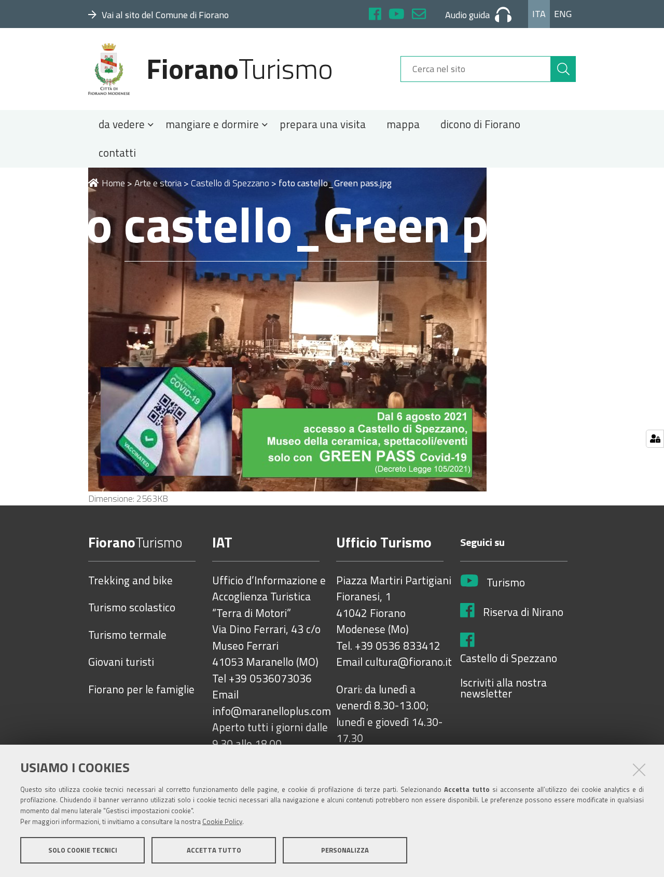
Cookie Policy (222, 821)
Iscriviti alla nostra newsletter (503, 688)
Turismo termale (127, 635)
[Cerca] (563, 69)
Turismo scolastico (131, 607)
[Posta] (419, 15)
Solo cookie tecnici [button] (82, 850)
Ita (539, 14)
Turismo (506, 582)
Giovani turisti (121, 662)
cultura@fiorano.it (408, 662)
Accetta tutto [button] (214, 850)
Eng (563, 14)
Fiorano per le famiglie (141, 689)
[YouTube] (397, 15)
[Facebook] (375, 15)
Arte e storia (158, 183)
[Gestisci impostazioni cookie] (655, 439)
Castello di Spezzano (230, 183)
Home (113, 183)
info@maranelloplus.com (271, 711)
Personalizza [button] (345, 850)
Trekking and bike (130, 580)
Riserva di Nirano (523, 612)
